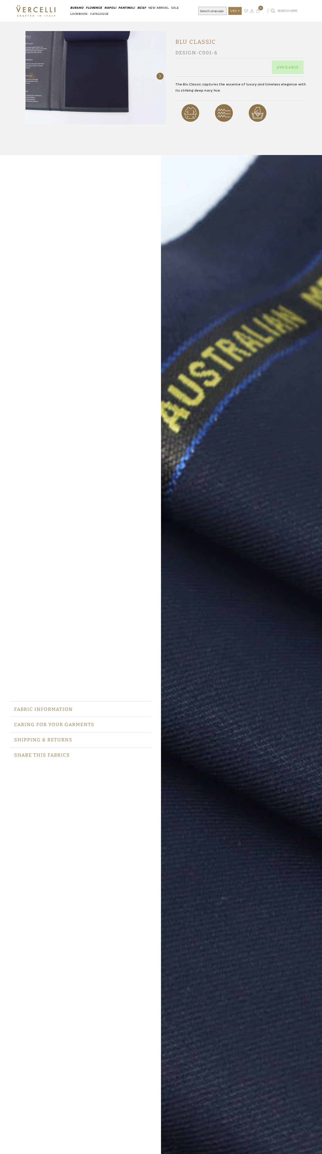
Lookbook (79, 14)
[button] (160, 76)
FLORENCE (94, 8)
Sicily (141, 8)
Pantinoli (126, 8)
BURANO (76, 8)
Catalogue (99, 14)
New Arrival (159, 8)
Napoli (110, 8)
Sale (175, 8)
